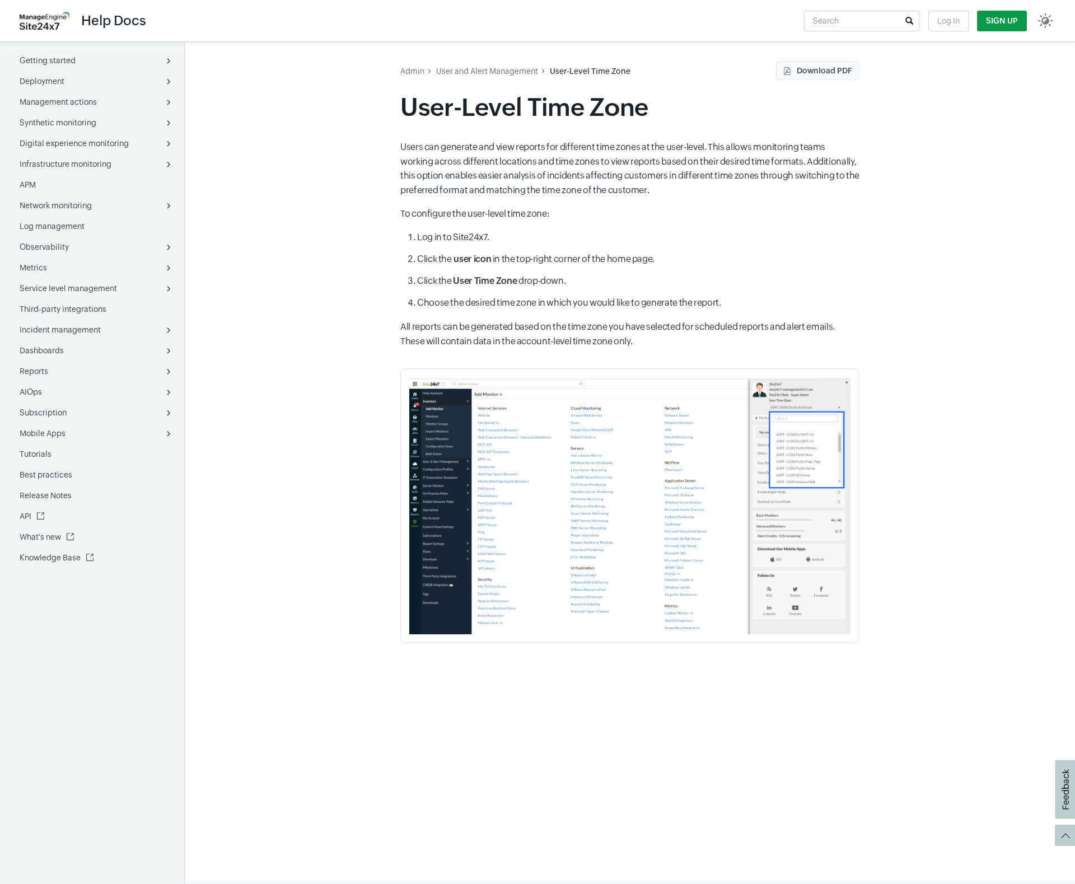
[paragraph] (629, 334)
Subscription (43, 412)
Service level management (68, 288)
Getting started (48, 60)
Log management (52, 226)
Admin (412, 71)
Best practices (46, 474)
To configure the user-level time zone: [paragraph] (475, 213)
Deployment (42, 81)
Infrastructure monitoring (65, 164)
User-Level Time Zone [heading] (524, 107)
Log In (948, 20)
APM (28, 184)
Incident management (60, 329)
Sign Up (1002, 20)
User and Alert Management (487, 71)
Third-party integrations (63, 309)
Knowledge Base (50, 557)
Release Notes (46, 495)
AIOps (31, 391)
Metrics (33, 267)
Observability (44, 246)
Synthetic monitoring (58, 122)
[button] (909, 20)
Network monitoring (56, 205)
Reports (34, 371)
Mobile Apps (43, 433)
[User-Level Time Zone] (629, 505)
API (25, 516)
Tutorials (36, 454)
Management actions (58, 101)
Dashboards (42, 350)
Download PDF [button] (824, 70)
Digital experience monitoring (74, 143)
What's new (40, 536)
